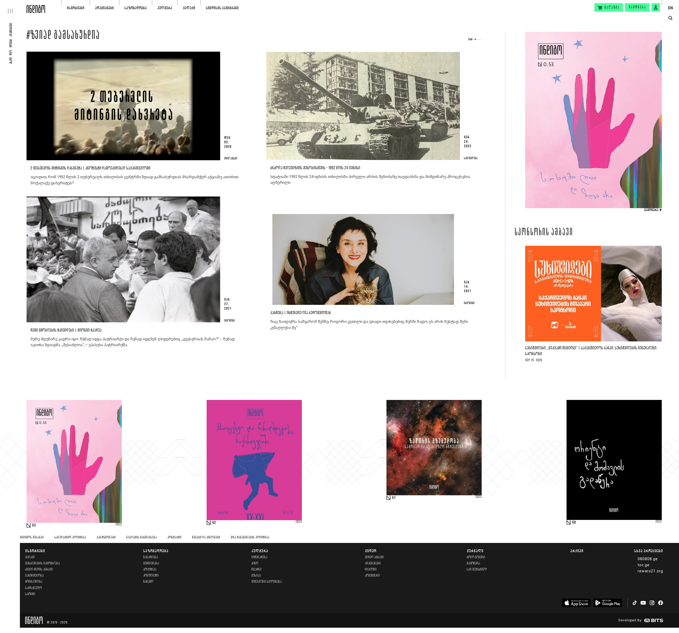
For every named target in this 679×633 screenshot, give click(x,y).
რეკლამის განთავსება (141, 538)
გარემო (148, 582)
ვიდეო (370, 550)
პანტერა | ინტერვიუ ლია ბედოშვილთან (300, 313)
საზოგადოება (135, 7)
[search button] (670, 18)
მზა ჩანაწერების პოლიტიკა (250, 538)
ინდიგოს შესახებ (32, 538)
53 (34, 525)
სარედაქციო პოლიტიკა (70, 538)
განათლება (150, 557)
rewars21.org (650, 571)
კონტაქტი (174, 538)
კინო (254, 563)
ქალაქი (189, 7)
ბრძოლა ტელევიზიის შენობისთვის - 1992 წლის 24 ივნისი (315, 168)
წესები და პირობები (206, 538)
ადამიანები (104, 7)
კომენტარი (372, 576)
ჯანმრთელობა (34, 576)
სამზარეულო (33, 588)
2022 (658, 522)
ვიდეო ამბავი (374, 557)
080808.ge (648, 559)
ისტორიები (75, 7)
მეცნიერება (151, 563)
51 (394, 498)
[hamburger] (13, 6)
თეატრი (256, 570)
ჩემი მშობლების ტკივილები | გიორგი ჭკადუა (66, 330)
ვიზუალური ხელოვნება (266, 582)
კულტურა (164, 7)
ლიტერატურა (259, 557)
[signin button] (655, 7)
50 (574, 522)
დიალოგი (371, 570)
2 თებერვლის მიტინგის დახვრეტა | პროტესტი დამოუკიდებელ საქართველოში (90, 168)
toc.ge (644, 565)
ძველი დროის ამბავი (39, 570)
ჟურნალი (475, 550)
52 (214, 523)
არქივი (577, 550)
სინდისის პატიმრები (222, 7)
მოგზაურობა (33, 582)
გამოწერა (637, 7)
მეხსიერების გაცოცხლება (42, 563)
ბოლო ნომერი (476, 557)
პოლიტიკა (149, 570)
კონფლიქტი (151, 576)
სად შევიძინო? (477, 570)
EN (670, 8)
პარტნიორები (106, 538)
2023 (118, 525)
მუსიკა (256, 576)
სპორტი (30, 594)
